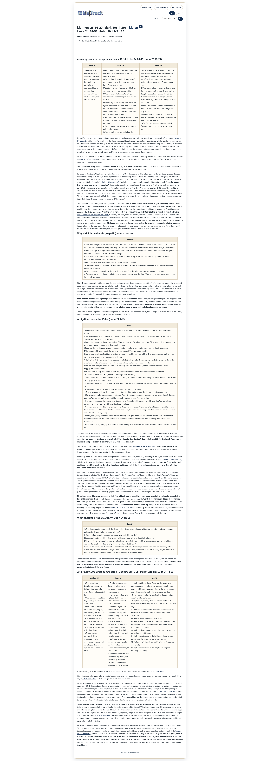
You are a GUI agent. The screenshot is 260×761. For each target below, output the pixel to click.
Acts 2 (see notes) (158, 671)
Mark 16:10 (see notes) (88, 159)
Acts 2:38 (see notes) (103, 715)
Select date (157, 19)
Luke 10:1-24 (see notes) (168, 691)
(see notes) (144, 446)
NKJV (179, 13)
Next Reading (176, 7)
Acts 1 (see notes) (89, 678)
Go (180, 19)
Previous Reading (162, 7)
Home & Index (147, 7)
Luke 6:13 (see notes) (110, 182)
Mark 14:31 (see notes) (173, 459)
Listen (134, 27)
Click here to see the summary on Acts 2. (93, 214)
